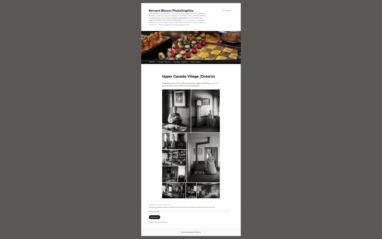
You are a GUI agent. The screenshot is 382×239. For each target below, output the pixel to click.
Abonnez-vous (154, 217)
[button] (176, 111)
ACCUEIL (152, 62)
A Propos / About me (164, 62)
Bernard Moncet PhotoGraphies (171, 10)
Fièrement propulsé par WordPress (191, 232)
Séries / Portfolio (195, 62)
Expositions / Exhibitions (180, 62)
